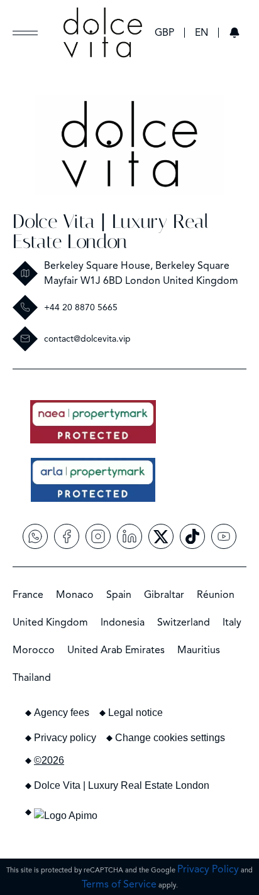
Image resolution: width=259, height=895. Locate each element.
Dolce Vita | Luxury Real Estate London (111, 231)
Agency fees (61, 712)
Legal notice (135, 712)
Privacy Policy (208, 869)
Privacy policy (65, 737)
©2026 (49, 760)
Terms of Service (119, 884)
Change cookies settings (170, 737)
